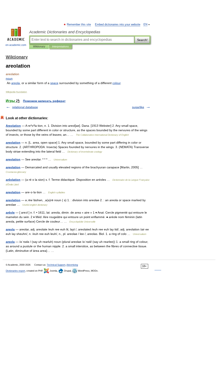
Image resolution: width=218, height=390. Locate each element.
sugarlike (138, 107)
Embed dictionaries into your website (117, 24)
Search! (142, 40)
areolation (13, 142)
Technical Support (56, 264)
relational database (25, 107)
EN (145, 24)
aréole (10, 212)
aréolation (13, 179)
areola (10, 229)
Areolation (13, 125)
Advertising (72, 264)
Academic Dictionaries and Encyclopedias (64, 32)
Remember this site (79, 24)
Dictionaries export (15, 270)
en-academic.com (16, 45)
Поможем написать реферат (44, 101)
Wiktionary (39, 46)
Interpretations (60, 46)
